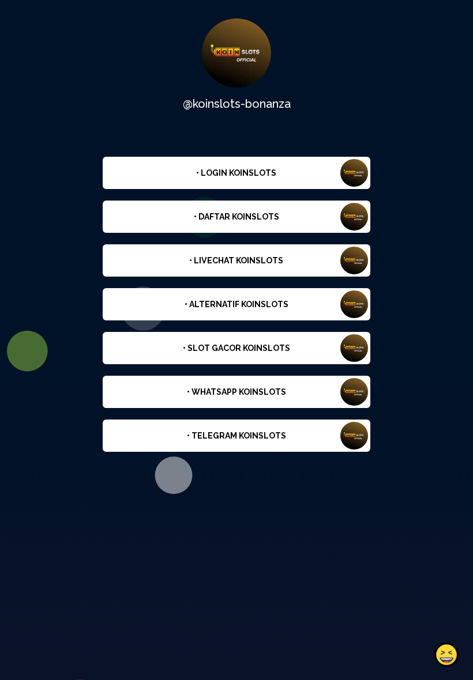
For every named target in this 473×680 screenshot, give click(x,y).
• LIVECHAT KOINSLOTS (236, 260)
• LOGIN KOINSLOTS (236, 172)
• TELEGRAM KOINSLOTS (236, 435)
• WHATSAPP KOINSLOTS (236, 391)
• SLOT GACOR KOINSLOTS (236, 348)
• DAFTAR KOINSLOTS (236, 216)
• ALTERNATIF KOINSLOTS (236, 304)
